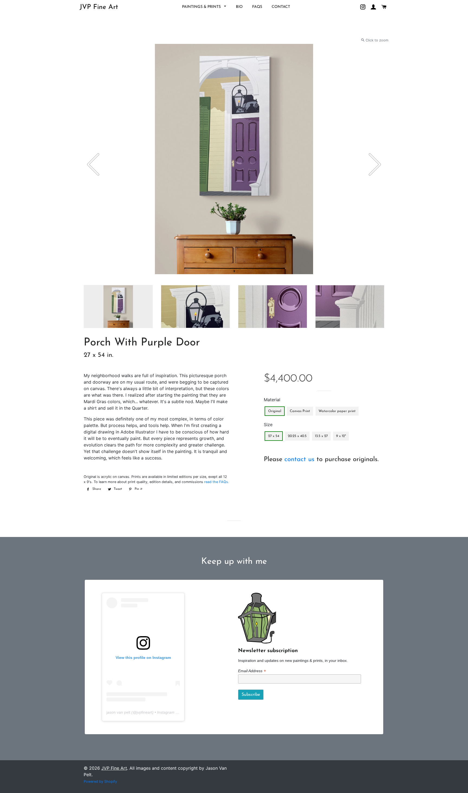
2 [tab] (87, 282)
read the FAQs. (216, 482)
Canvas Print (300, 411)
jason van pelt (118, 712)
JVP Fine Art (99, 7)
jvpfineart (144, 712)
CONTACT (281, 7)
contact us (299, 459)
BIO (239, 7)
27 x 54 (273, 436)
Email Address (252, 671)
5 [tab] (104, 282)
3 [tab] (93, 282)
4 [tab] (98, 282)
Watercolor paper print (337, 411)
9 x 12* (341, 436)
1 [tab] (82, 282)
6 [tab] (109, 282)
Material (272, 399)
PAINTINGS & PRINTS (202, 7)
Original (274, 411)
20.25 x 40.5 (297, 436)
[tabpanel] (234, 159)
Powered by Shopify (100, 781)
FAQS (257, 7)
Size (268, 424)
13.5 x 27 (321, 436)
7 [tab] (115, 282)
